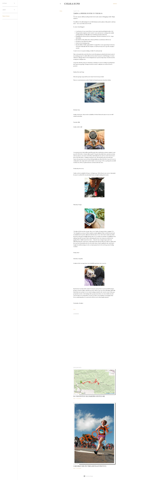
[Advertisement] (94, 355)
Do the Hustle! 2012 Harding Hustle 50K (89, 396)
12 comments (78, 468)
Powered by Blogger (89, 476)
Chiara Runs (72, 3)
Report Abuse (5, 16)
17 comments (78, 398)
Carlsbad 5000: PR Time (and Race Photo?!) (89, 466)
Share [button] (61, 11)
